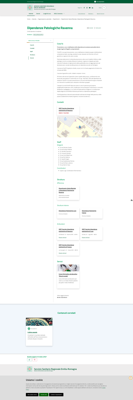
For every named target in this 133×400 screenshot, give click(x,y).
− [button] (58, 120)
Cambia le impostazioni (56, 394)
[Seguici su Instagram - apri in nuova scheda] (86, 7)
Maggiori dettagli (62, 237)
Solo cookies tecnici (32, 394)
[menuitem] (31, 14)
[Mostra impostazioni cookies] (131, 200)
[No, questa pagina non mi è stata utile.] (34, 359)
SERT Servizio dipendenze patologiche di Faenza (66, 246)
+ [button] (58, 118)
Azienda (34, 19)
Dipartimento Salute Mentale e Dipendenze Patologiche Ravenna (78, 19)
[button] (104, 7)
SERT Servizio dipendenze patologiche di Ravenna (66, 109)
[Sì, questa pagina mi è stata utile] (29, 359)
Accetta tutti (44, 394)
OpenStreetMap (95, 136)
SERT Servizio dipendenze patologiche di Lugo (89, 230)
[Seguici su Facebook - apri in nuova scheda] (83, 7)
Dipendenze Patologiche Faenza (89, 212)
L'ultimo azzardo (32, 332)
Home (28, 19)
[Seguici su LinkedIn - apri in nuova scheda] (92, 7)
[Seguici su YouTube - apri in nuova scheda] (89, 7)
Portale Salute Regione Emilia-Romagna (35, 1)
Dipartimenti (56, 19)
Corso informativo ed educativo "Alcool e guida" (68, 275)
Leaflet (90, 136)
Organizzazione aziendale (44, 19)
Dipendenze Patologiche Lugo (67, 211)
